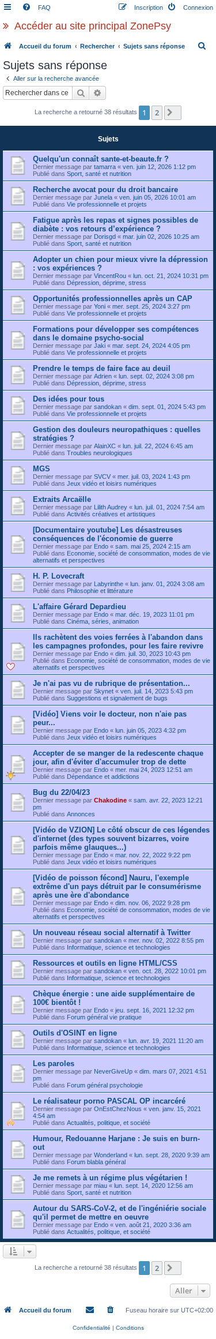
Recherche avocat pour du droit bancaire (105, 189)
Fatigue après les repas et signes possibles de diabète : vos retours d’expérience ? (115, 224)
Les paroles (53, 1063)
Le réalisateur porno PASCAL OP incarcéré (109, 1101)
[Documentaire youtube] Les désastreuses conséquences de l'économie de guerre (107, 534)
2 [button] (157, 112)
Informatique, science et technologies (118, 947)
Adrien (103, 376)
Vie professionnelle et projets (107, 204)
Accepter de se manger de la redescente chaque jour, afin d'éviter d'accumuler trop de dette (118, 757)
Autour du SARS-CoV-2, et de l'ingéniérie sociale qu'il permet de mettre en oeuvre (119, 1212)
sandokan (108, 406)
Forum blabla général (96, 1161)
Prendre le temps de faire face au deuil (101, 368)
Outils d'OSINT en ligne (75, 1033)
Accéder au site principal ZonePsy (92, 26)
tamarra (105, 166)
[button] (172, 112)
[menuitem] (36, 7)
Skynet (103, 691)
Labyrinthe (108, 583)
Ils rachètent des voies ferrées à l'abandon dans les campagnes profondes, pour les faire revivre (118, 641)
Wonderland (110, 1155)
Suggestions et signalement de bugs (117, 698)
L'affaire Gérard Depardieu (79, 606)
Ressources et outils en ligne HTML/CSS (105, 963)
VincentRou (110, 275)
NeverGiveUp (113, 1071)
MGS (41, 468)
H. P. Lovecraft (58, 576)
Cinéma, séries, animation (103, 621)
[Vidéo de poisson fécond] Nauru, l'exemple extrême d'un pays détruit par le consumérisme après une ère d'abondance (117, 886)
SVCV (102, 476)
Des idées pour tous (68, 399)
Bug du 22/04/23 (61, 792)
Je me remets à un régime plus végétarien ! (110, 1177)
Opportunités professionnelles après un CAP (112, 298)
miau (100, 1185)
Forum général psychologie (105, 1085)
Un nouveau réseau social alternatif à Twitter (112, 932)
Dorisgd (105, 236)
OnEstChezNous (118, 1108)
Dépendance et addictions (103, 776)
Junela (103, 197)
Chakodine (110, 800)
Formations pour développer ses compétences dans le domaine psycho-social (116, 333)
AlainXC (105, 445)
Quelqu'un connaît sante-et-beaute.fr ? (101, 159)
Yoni (99, 306)
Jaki (99, 345)
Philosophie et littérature (100, 590)
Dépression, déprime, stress (106, 282)
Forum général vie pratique (104, 1017)
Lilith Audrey (110, 507)
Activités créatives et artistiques (111, 514)
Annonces (81, 814)
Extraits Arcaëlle (62, 499)
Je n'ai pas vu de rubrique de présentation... (111, 683)
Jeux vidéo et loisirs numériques (112, 483)
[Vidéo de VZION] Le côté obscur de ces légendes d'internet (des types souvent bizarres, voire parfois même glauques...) (121, 839)
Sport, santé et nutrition (99, 173)
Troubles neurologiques (99, 452)
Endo (101, 546)
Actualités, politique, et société (108, 1122)
